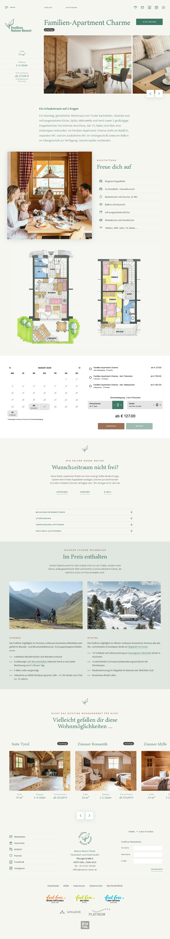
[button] (150, 93)
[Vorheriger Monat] (10, 368)
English (48, 7)
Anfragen (111, 426)
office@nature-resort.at (85, 869)
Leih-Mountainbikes (37, 661)
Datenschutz (96, 885)
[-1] (115, 405)
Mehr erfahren (25, 804)
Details (110, 370)
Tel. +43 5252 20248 (85, 866)
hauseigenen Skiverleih (139, 653)
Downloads (53, 885)
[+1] (121, 405)
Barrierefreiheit (114, 885)
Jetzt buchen (149, 22)
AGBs (66, 885)
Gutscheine (71, 7)
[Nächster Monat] (79, 368)
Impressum (79, 885)
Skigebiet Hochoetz (138, 646)
